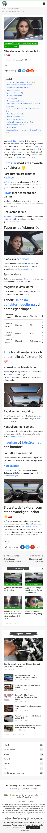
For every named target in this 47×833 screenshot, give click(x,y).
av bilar (26, 294)
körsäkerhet (31, 442)
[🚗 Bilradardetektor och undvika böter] (13, 579)
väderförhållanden (18, 436)
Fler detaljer (24, 831)
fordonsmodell (12, 374)
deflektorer (23, 259)
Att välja (35, 526)
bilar (23, 141)
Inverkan (10, 442)
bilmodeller (27, 269)
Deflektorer (8, 182)
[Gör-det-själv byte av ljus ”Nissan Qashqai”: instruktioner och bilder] (23, 649)
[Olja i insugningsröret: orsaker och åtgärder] (8, 687)
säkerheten (26, 526)
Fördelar (10, 163)
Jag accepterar (33, 828)
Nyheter (6, 754)
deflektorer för (15, 141)
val (15, 367)
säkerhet (7, 475)
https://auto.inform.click (30, 805)
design (26, 279)
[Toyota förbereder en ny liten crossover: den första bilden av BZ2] (8, 678)
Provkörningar (15, 789)
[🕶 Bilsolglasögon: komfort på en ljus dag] (34, 602)
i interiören (38, 146)
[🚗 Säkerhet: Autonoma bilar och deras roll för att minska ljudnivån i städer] (13, 602)
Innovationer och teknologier (12, 607)
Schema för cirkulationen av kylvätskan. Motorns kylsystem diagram (26, 697)
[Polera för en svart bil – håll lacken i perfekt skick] (8, 718)
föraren (13, 149)
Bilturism (7, 764)
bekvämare (16, 222)
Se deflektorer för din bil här (25, 157)
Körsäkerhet (11, 465)
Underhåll (7, 759)
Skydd (7, 193)
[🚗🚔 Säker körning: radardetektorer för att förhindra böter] (34, 579)
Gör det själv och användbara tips (12, 43)
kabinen (7, 185)
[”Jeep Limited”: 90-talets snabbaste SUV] (8, 708)
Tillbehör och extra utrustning (30, 43)
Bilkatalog (7, 745)
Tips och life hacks (11, 46)
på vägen (14, 475)
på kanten (31, 263)
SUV (5, 768)
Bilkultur (34, 789)
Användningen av (10, 216)
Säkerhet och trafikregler (12, 584)
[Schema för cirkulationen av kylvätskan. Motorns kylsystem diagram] (8, 697)
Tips (7, 352)
